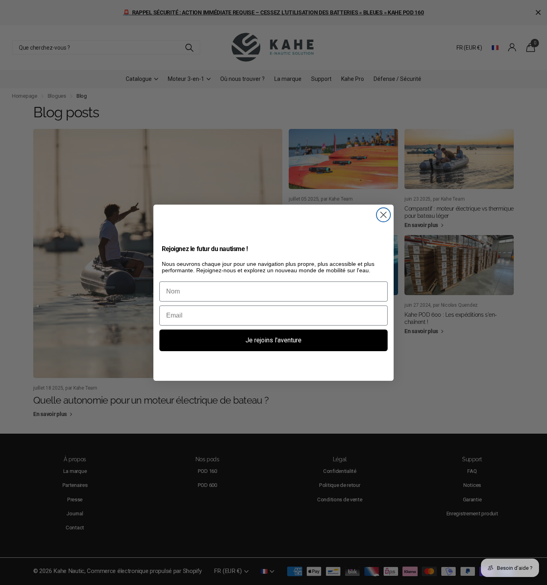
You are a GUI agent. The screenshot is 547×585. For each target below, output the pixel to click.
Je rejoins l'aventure (273, 340)
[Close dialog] (383, 215)
